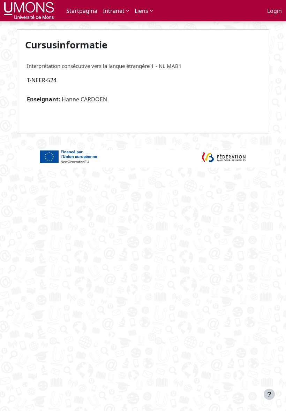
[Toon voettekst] (269, 394)
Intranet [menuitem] (114, 11)
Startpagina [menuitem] (81, 11)
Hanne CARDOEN (84, 99)
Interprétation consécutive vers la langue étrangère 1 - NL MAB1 (104, 65)
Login (274, 11)
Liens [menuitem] (141, 11)
